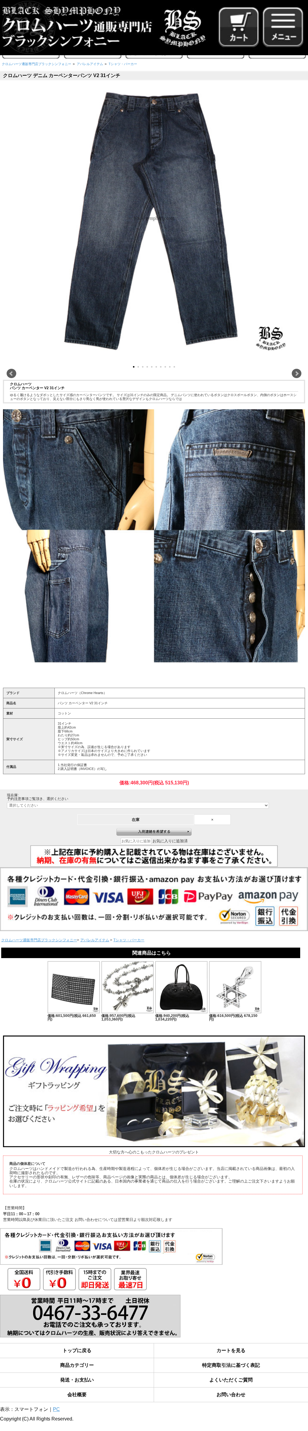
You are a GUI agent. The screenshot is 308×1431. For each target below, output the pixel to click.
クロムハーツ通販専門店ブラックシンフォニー (36, 64)
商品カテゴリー (77, 1365)
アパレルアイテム (90, 64)
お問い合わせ (231, 1394)
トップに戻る (77, 1350)
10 (174, 367)
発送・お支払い (77, 1379)
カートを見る (231, 1350)
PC (56, 1409)
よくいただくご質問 (231, 1379)
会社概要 (77, 1394)
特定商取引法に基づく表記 (231, 1365)
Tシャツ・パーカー (123, 64)
